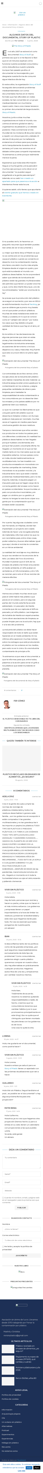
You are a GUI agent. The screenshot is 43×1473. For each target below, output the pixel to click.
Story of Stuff (35, 84)
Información (12, 25)
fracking (33, 304)
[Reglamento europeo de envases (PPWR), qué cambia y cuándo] (8, 1360)
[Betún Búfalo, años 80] (8, 1381)
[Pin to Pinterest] (30, 690)
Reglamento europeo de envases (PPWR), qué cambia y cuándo (27, 1359)
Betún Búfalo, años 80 (26, 1378)
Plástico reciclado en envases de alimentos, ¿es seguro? (27, 1348)
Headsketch (21, 1460)
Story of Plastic (8, 112)
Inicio (4, 25)
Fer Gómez (19, 41)
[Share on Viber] (21, 692)
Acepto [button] (29, 1467)
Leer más (21, 1471)
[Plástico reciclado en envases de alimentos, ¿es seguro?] (21, 758)
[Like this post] (23, 690)
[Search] (36, 3)
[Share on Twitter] (28, 690)
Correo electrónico (10, 1235)
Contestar (36, 796)
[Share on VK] (32, 690)
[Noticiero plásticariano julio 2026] (8, 1370)
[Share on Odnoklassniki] (34, 690)
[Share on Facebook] (26, 690)
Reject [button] (37, 1468)
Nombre (6, 1224)
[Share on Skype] (39, 690)
